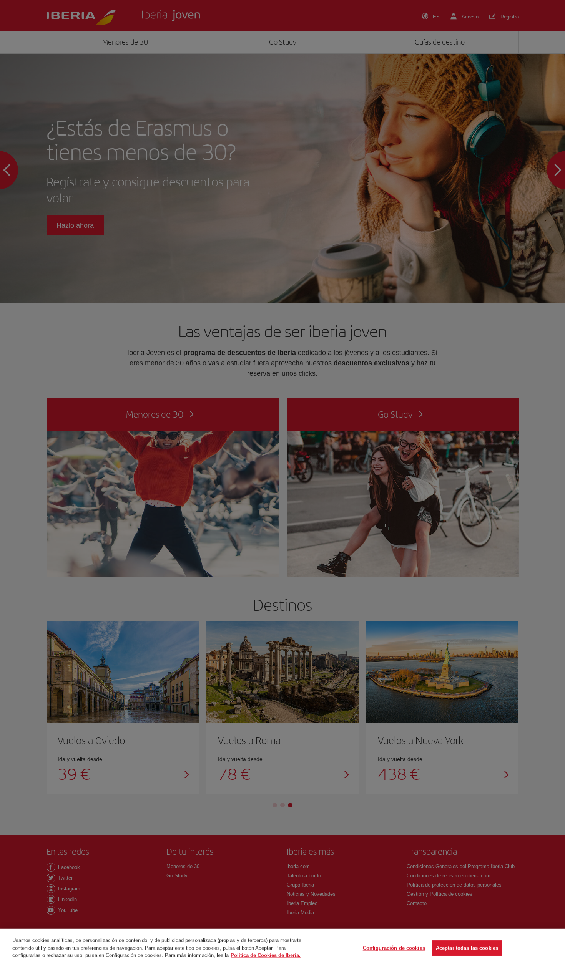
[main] (282, 948)
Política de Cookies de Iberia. (266, 955)
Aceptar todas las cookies (467, 948)
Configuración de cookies (394, 948)
